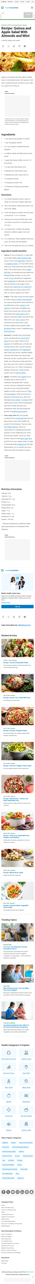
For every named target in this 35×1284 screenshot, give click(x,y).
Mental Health (26, 1087)
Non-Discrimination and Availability (11, 1252)
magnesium (26, 350)
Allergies (13, 1142)
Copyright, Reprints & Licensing (10, 1243)
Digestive (21, 1151)
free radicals (16, 400)
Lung (3, 1160)
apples (23, 377)
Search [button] (28, 14)
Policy (16, 124)
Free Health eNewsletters (8, 1221)
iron (12, 278)
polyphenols (21, 444)
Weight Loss (21, 1178)
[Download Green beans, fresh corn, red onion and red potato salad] (17, 751)
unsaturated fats (21, 418)
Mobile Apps (4, 1261)
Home (3, 1205)
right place (21, 261)
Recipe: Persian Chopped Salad (15, 731)
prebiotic (26, 400)
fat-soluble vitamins (11, 427)
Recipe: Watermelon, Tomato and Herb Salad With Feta (15, 799)
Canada (16, 1)
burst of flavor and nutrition (21, 299)
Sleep (17, 1173)
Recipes (25, 25)
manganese (11, 281)
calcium (7, 350)
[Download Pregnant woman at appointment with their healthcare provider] (17, 1010)
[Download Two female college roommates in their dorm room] (17, 932)
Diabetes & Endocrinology (9, 1151)
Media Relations (5, 1226)
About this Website (6, 1236)
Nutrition (8, 1101)
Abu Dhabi (10, 1)
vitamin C (23, 305)
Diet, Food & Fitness (17, 25)
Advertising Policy (6, 1239)
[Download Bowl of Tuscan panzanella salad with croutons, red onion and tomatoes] (17, 648)
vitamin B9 (27, 287)
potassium (8, 328)
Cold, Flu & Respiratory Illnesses (20, 1147)
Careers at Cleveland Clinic (8, 1210)
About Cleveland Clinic (7, 1207)
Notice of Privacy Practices (9, 1250)
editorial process (24, 625)
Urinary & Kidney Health (8, 1178)
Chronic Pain (5, 1147)
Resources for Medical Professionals (11, 1223)
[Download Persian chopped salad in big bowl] (17, 716)
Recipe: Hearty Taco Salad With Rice (16, 698)
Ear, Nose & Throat (7, 1155)
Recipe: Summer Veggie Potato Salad (17, 766)
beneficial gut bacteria (19, 411)
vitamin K (7, 308)
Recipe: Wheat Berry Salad (13, 873)
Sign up (17, 606)
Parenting (19, 1160)
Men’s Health (6, 986)
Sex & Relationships (7, 1173)
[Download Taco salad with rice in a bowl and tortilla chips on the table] (17, 683)
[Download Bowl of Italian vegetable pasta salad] (17, 891)
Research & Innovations (8, 1217)
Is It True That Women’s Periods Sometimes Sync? (15, 948)
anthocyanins (20, 314)
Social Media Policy (6, 1241)
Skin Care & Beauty (26, 1116)
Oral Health (11, 1160)
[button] (32, 7)
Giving (3, 1212)
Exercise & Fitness (8, 1073)
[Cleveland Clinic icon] (2, 8)
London (28, 1)
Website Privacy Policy (7, 1248)
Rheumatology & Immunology (9, 1169)
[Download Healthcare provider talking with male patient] (17, 974)
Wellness (9, 1130)
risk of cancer (20, 320)
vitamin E (7, 344)
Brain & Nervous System (9, 1059)
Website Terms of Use (7, 1245)
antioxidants (11, 394)
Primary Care (9, 1116)
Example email (5, 602)
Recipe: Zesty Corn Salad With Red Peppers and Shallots (16, 836)
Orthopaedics (26, 1101)
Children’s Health (26, 1059)
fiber (30, 391)
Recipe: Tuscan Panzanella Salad (15, 663)
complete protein (11, 264)
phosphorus (14, 350)
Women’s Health (7, 944)
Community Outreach (7, 1214)
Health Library (5, 1219)
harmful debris (21, 373)
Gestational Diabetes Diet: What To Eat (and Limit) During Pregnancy (16, 1026)
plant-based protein (24, 258)
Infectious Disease (28, 1155)
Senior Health (23, 1169)
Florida (22, 1)
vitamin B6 (16, 287)
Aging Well (5, 1142)
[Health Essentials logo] (12, 8)
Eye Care (17, 1155)
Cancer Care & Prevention (25, 1142)
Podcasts (4, 1263)
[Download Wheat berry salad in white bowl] (17, 858)
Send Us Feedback (6, 1234)
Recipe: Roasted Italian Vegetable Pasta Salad (15, 906)
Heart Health (26, 1073)
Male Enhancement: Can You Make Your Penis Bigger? (16, 989)
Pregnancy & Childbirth (9, 1023)
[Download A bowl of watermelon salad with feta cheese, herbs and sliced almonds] (17, 784)
